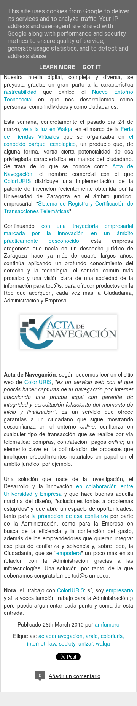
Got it (92, 67)
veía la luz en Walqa (47, 129)
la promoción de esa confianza (70, 515)
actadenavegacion (60, 636)
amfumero (107, 624)
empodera (68, 553)
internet (36, 643)
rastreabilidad (20, 91)
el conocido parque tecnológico (68, 140)
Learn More (57, 67)
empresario (119, 590)
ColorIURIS (17, 181)
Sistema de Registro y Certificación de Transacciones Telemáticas (68, 207)
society (67, 643)
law (52, 643)
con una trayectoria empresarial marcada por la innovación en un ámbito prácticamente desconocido (68, 233)
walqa (103, 643)
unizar (85, 643)
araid (92, 636)
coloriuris (112, 636)
